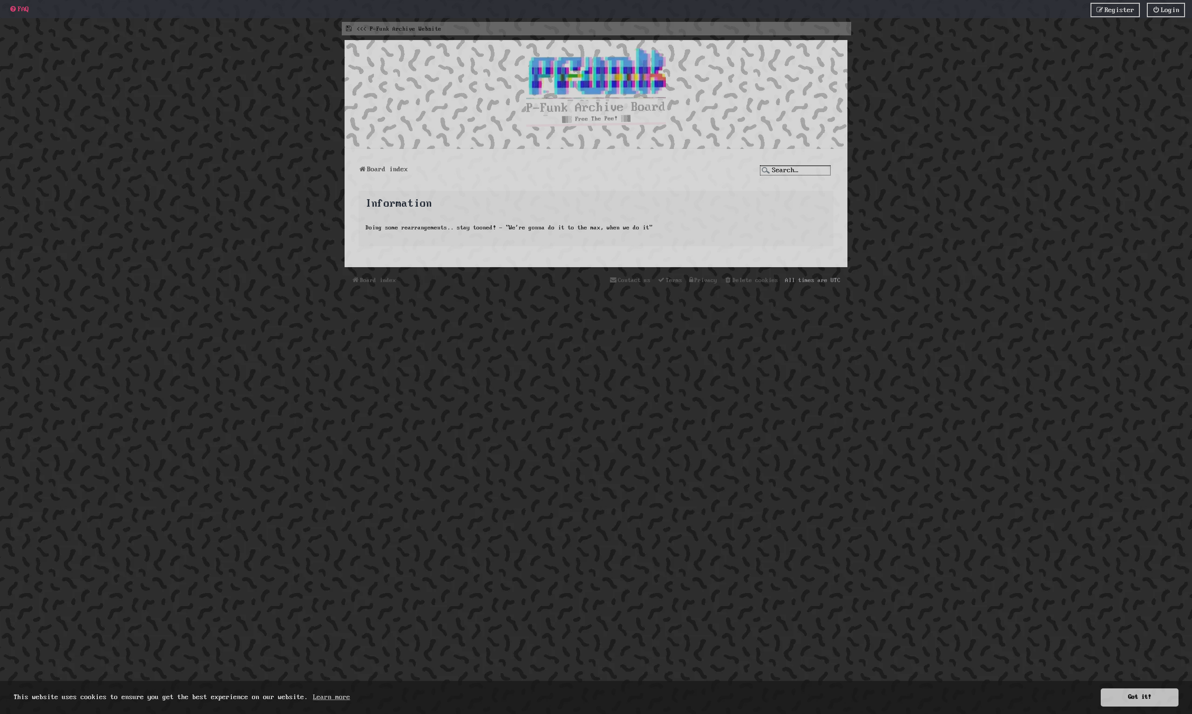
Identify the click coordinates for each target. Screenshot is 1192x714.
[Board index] (596, 76)
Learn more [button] (331, 697)
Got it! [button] (1139, 697)
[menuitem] (19, 9)
